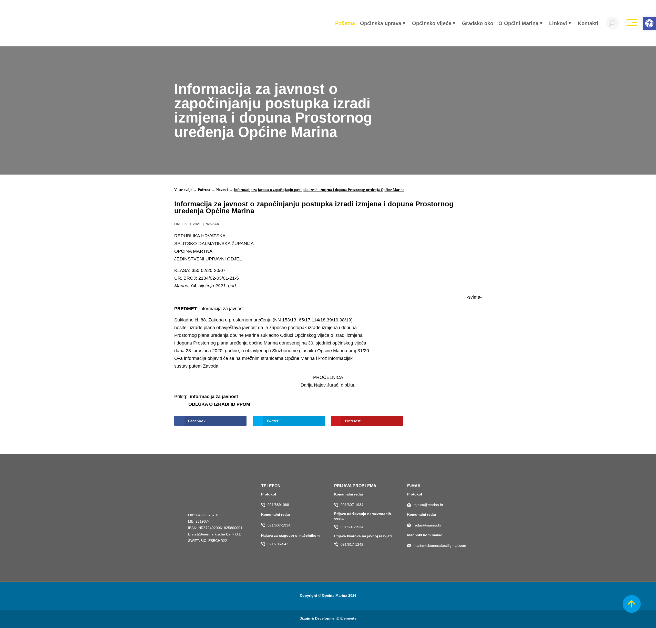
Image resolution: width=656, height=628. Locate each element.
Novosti (222, 190)
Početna (204, 190)
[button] (649, 23)
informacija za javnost (214, 396)
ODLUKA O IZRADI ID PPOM (219, 404)
